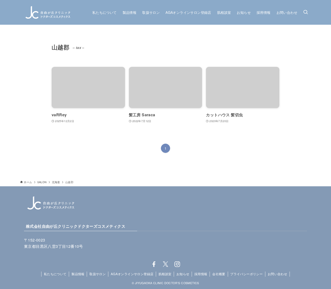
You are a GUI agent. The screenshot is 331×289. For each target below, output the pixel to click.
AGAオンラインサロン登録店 (132, 274)
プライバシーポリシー (246, 274)
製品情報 (78, 274)
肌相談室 (165, 274)
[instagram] (177, 264)
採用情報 (200, 274)
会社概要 (218, 274)
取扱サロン (97, 274)
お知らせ (182, 274)
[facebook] (153, 264)
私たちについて (55, 274)
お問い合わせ (277, 274)
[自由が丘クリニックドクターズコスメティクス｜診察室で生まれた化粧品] (47, 12)
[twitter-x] (165, 264)
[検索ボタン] (305, 12)
